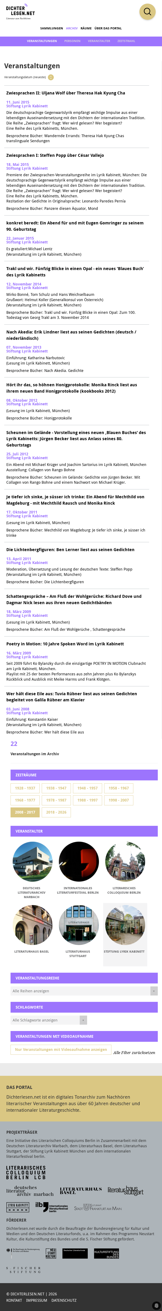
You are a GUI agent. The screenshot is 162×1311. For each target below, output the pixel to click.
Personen (72, 41)
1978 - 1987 (56, 800)
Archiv (72, 28)
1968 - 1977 (25, 800)
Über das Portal (108, 28)
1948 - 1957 (87, 788)
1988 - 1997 (87, 800)
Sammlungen (51, 28)
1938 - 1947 (56, 788)
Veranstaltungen (42, 41)
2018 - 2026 (56, 812)
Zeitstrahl (126, 41)
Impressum (36, 1300)
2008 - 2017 (25, 812)
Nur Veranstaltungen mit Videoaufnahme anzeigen (61, 1049)
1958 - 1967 (119, 788)
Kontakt (14, 1300)
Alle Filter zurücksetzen (134, 1052)
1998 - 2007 (119, 800)
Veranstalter (99, 41)
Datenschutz (64, 1300)
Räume (86, 28)
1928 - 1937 (25, 788)
